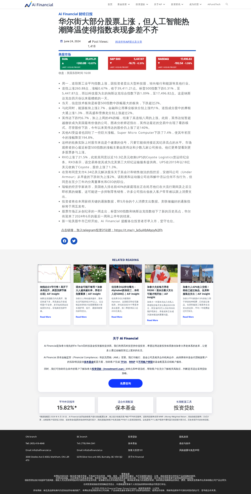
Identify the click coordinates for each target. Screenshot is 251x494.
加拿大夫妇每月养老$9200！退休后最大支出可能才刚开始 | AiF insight (160, 292)
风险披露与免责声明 (189, 450)
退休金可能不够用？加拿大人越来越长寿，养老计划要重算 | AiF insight (89, 290)
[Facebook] (64, 241)
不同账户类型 (145, 361)
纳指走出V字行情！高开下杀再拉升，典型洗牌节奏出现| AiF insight (54, 290)
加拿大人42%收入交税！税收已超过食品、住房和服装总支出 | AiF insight (196, 290)
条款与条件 (184, 443)
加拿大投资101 (135, 450)
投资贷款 (184, 408)
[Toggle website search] (227, 4)
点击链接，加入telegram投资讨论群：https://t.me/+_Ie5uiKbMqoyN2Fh (112, 230)
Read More (45, 317)
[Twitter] (74, 241)
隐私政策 (183, 436)
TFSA (124, 361)
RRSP (132, 361)
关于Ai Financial (136, 456)
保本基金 (89, 361)
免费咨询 (125, 383)
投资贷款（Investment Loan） (109, 368)
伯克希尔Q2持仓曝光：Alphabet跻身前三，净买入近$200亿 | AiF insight (125, 290)
